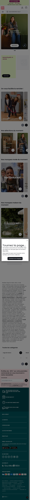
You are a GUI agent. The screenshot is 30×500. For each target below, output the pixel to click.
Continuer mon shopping (15, 258)
